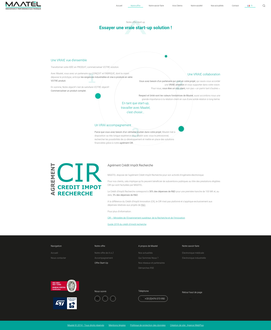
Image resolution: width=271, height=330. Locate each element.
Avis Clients (177, 6)
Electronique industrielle (194, 258)
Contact (235, 6)
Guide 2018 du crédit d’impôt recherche (127, 224)
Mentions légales (117, 325)
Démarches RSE (146, 268)
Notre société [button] (196, 6)
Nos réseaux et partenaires (151, 263)
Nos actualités (217, 6)
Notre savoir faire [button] (156, 6)
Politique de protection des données (148, 325)
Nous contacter (58, 258)
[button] (250, 5)
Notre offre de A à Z (104, 253)
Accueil (119, 6)
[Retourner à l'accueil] (23, 5)
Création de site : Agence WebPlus (187, 325)
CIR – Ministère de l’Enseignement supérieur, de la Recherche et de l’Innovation (146, 217)
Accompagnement (104, 258)
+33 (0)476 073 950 (155, 298)
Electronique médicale (193, 253)
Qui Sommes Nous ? (148, 258)
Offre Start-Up (101, 263)
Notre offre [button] (135, 6)
